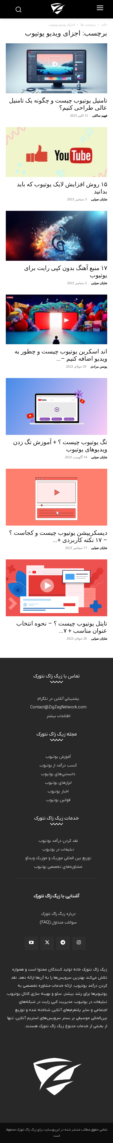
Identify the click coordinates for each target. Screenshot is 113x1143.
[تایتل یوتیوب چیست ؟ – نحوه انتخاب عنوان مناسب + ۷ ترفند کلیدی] (56, 587)
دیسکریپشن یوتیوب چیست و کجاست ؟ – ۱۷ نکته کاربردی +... (58, 536)
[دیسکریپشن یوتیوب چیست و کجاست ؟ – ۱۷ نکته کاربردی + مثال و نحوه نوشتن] (56, 497)
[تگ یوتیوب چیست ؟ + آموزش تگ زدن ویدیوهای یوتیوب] (56, 406)
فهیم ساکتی (99, 115)
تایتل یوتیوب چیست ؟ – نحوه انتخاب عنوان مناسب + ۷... (61, 627)
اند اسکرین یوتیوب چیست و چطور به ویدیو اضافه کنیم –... (60, 355)
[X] (47, 943)
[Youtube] (31, 943)
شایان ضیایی (99, 199)
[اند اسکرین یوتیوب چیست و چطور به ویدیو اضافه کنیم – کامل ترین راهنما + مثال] (56, 320)
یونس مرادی (98, 366)
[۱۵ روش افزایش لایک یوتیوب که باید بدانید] (56, 152)
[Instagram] (78, 943)
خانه (104, 24)
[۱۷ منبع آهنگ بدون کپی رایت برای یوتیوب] (56, 236)
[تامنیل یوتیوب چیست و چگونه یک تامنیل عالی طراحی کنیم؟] (56, 68)
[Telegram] (63, 943)
